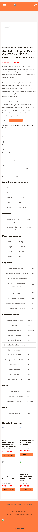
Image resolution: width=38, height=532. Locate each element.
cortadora (18, 47)
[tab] (19, 137)
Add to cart (16, 120)
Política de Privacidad (19, 511)
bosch (13, 47)
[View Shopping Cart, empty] (34, 5)
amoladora (6, 47)
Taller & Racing (28, 47)
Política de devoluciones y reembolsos (19, 514)
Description (6, 137)
